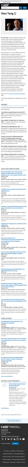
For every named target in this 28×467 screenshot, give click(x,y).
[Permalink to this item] (8, 104)
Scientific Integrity (6, 459)
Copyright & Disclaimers (8, 453)
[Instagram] (11, 439)
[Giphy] (17, 439)
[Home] (5, 5)
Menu (24, 8)
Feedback (15, 443)
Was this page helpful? (14, 420)
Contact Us (9, 436)
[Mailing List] (23, 439)
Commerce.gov (6, 462)
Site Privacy (6, 451)
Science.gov (12, 462)
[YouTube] (14, 439)
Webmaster (3, 436)
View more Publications (7, 376)
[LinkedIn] (8, 439)
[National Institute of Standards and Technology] (11, 427)
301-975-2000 (3, 434)
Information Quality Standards (18, 459)
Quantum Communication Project (17, 93)
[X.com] (2, 439)
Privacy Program (19, 451)
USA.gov (18, 462)
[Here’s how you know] (14, 1)
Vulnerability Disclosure (19, 453)
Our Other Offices (15, 436)
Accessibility (12, 451)
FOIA (13, 456)
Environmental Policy (19, 456)
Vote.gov (23, 462)
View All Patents (5, 408)
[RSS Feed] (20, 439)
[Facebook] (5, 439)
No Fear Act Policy (7, 456)
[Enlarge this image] (14, 25)
